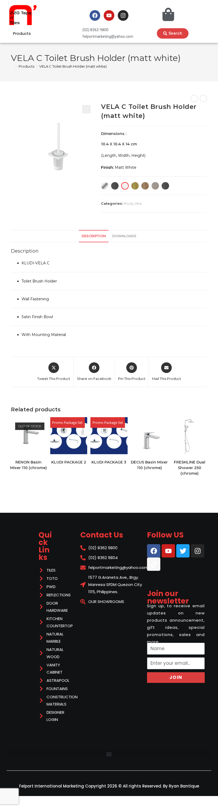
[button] (86, 109)
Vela (138, 203)
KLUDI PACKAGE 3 (108, 462)
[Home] (12, 66)
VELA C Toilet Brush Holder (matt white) (73, 66)
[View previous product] (194, 98)
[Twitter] (183, 550)
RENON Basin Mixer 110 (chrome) (28, 465)
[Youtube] (109, 15)
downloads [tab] (124, 236)
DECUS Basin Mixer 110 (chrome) (149, 465)
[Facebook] (95, 15)
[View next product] (203, 98)
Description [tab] (94, 236)
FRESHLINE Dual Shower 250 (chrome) (189, 468)
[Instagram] (123, 15)
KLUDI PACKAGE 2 (68, 462)
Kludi (128, 203)
